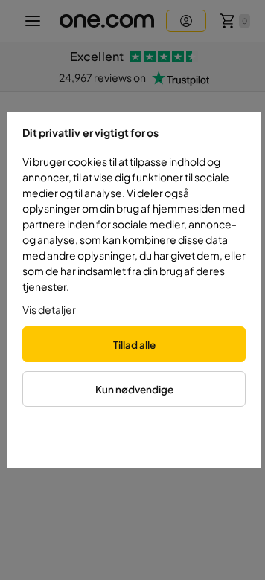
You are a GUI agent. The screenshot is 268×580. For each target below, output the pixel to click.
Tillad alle (134, 344)
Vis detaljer (49, 309)
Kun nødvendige (134, 389)
